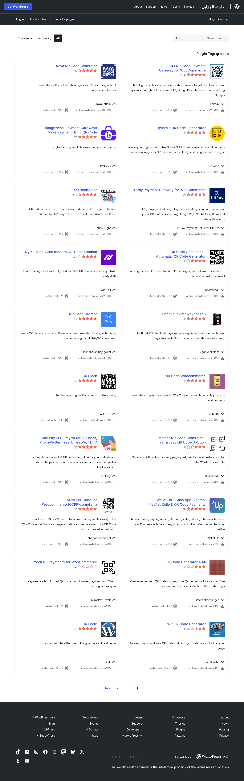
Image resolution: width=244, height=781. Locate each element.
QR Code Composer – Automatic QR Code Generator (181, 254)
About (225, 717)
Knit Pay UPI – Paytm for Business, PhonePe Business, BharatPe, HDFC (68, 440)
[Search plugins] (177, 38)
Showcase (178, 717)
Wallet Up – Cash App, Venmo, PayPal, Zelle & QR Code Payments (177, 502)
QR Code (90, 624)
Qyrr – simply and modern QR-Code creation (61, 252)
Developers (134, 729)
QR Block (90, 376)
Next (108, 688)
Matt (50, 723)
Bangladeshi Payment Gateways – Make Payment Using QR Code (71, 130)
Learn (138, 717)
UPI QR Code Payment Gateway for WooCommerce (182, 68)
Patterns (180, 735)
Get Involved (90, 717)
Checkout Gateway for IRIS (184, 314)
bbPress (48, 729)
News (225, 723)
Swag (93, 735)
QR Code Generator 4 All (186, 562)
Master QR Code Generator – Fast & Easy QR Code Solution (181, 440)
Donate (92, 729)
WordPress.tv (132, 735)
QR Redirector (85, 190)
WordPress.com (43, 717)
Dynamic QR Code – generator (181, 128)
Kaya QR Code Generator (76, 66)
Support (137, 723)
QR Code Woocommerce (185, 376)
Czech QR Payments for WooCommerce (64, 562)
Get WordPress (17, 6)
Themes (180, 723)
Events (94, 723)
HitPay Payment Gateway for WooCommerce (169, 190)
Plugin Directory (219, 19)
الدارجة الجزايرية (183, 756)
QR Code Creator (83, 314)
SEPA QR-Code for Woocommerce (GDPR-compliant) (69, 502)
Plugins (180, 729)
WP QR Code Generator (186, 624)
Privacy (224, 735)
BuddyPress (45, 735)
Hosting (224, 729)
